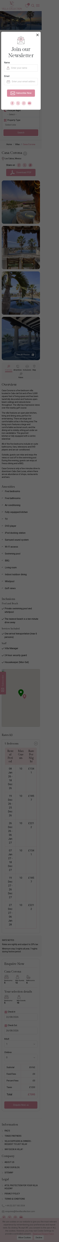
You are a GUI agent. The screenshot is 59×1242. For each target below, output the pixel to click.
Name (7, 62)
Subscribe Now (24, 93)
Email (6, 76)
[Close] (37, 35)
